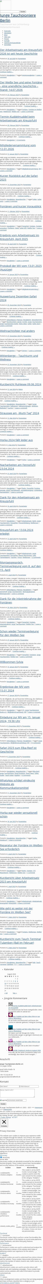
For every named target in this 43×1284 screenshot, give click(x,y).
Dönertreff (3, 592)
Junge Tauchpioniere (35, 322)
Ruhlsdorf (3, 408)
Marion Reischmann (25, 555)
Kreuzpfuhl (14, 523)
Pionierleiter (22, 59)
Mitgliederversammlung (30, 169)
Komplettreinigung (27, 490)
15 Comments (36, 743)
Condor (24, 322)
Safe (34, 555)
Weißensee (7, 111)
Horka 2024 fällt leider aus (16, 440)
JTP (23, 710)
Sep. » (15, 993)
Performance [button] (4, 1243)
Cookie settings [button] (6, 1117)
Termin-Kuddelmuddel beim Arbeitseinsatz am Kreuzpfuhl (18, 118)
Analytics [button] (3, 1253)
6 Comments (26, 775)
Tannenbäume (5, 557)
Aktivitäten (7, 33)
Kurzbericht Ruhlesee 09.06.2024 (20, 384)
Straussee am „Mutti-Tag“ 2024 (19, 413)
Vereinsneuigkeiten (28, 75)
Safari (35, 199)
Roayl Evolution (20, 773)
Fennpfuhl (25, 226)
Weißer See (15, 111)
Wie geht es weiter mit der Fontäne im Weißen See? (16, 910)
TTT (15, 964)
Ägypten (17, 775)
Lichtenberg (38, 490)
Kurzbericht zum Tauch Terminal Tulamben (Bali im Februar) (20, 940)
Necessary (6, 1157)
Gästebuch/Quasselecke (12, 43)
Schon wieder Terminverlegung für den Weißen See (19, 633)
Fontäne (25, 110)
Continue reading (6, 72)
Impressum (38, 1107)
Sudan (2, 775)
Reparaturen (4, 873)
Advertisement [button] (5, 1263)
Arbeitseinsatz (27, 521)
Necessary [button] (3, 1155)
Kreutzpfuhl (12, 903)
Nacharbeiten (4, 492)
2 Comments (20, 140)
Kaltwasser (14, 406)
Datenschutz (7, 1109)
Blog (5, 35)
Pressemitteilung (24, 523)
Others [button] (2, 1275)
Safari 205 (23, 228)
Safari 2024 (36, 324)
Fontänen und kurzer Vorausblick (20, 206)
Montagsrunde (5, 594)
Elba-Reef (36, 771)
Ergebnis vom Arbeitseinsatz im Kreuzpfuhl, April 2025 (19, 237)
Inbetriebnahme (5, 624)
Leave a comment (27, 111)
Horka (24, 460)
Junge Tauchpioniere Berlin (9, 324)
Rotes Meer (23, 324)
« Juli (6, 993)
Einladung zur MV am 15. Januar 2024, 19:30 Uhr (20, 719)
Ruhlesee (35, 406)
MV (40, 169)
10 (5, 983)
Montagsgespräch (29, 592)
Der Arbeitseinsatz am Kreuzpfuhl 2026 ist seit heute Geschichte (21, 51)
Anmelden (7, 45)
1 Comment (31, 873)
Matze (20, 389)
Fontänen (11, 228)
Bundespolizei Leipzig (14, 322)
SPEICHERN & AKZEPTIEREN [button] (10, 1283)
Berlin (24, 488)
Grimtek (2, 490)
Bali (34, 962)
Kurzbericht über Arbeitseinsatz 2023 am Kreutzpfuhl (19, 879)
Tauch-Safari (9, 775)
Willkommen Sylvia (11, 662)
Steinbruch (3, 840)
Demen (24, 351)
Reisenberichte (21, 199)
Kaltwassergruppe (25, 406)
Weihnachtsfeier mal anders (17, 331)
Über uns (7, 37)
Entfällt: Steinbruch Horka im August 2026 (27, 1050)
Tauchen (10, 408)
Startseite (7, 31)
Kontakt (6, 41)
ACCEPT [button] (15, 1117)
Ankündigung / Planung (14, 320)
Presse (6, 39)
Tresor (19, 557)
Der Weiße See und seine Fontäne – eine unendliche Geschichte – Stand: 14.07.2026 (21, 86)
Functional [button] (3, 1233)
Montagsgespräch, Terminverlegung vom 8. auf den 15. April (20, 566)
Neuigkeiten (11, 75)
